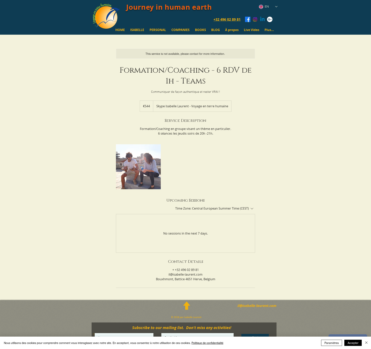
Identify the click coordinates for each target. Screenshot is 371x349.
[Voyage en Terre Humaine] (269, 19)
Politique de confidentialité (207, 343)
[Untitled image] (138, 166)
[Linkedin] (262, 19)
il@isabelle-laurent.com (256, 305)
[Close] (366, 343)
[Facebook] (247, 19)
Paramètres (331, 343)
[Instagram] (255, 19)
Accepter (353, 343)
